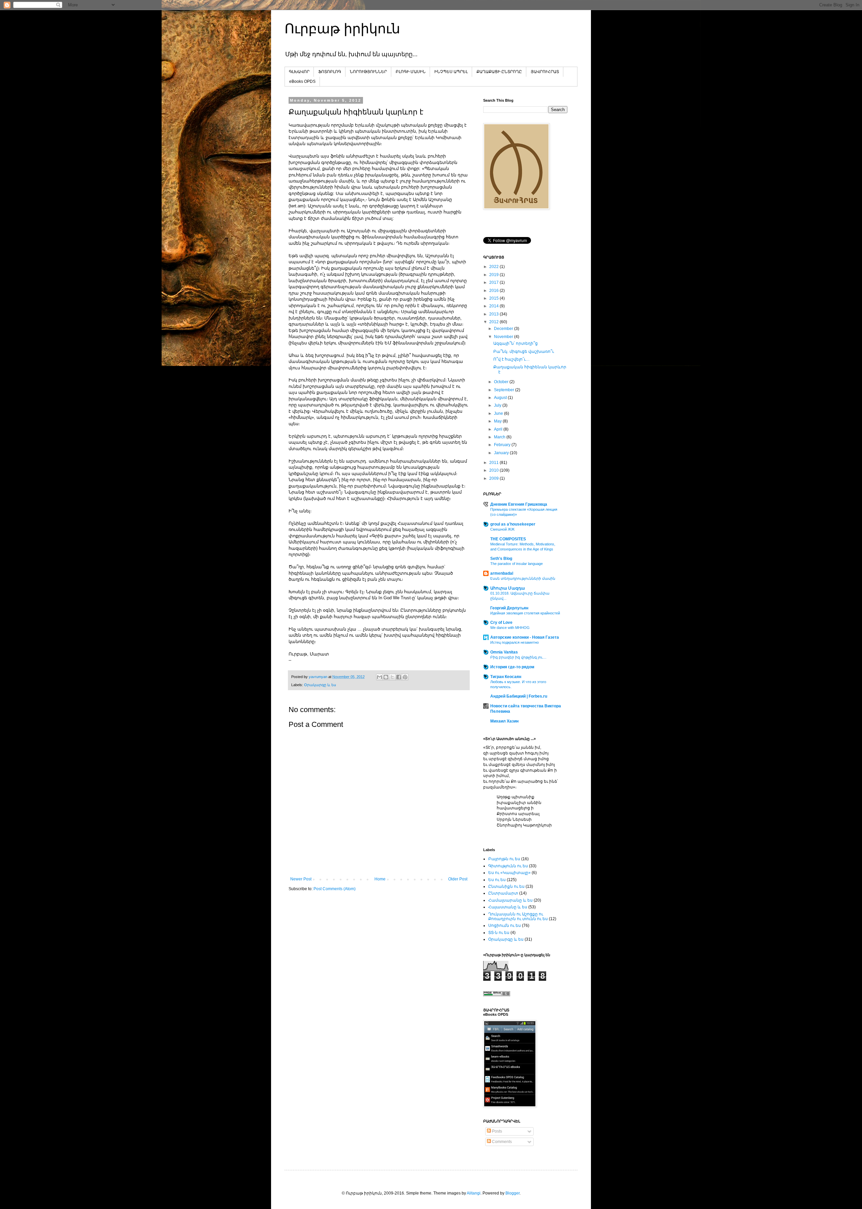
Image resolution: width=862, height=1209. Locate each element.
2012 (494, 322)
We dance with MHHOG (510, 628)
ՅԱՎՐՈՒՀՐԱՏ (545, 71)
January (502, 452)
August (501, 397)
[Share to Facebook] (398, 677)
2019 (494, 274)
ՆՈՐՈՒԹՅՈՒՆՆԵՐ (368, 71)
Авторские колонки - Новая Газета (524, 637)
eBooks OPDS (302, 81)
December (504, 328)
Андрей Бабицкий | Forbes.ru (518, 696)
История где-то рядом (512, 667)
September (504, 390)
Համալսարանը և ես (510, 900)
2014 (494, 306)
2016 (494, 290)
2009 (494, 478)
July (498, 405)
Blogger (512, 1193)
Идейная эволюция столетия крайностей (525, 613)
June (499, 413)
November (504, 336)
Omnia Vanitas (504, 652)
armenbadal (501, 573)
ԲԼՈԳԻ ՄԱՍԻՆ (411, 71)
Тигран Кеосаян (505, 676)
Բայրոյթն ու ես (504, 859)
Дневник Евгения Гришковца (518, 504)
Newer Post (300, 879)
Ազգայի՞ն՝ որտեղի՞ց (515, 343)
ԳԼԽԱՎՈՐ (299, 71)
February (502, 444)
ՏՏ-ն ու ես (498, 932)
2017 (494, 282)
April (498, 429)
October (501, 381)
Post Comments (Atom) (334, 888)
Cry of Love (501, 622)
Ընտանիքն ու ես (506, 886)
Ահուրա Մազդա (507, 588)
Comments (501, 1141)
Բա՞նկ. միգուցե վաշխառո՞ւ (523, 351)
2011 (494, 462)
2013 (494, 314)
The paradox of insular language (516, 564)
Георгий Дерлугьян (509, 608)
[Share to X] (392, 677)
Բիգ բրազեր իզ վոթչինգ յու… (518, 657)
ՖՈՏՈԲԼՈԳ (329, 71)
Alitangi (473, 1193)
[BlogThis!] (386, 677)
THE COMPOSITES (508, 539)
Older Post (457, 879)
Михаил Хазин (504, 721)
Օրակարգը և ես (320, 685)
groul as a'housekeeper (512, 524)
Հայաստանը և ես (507, 907)
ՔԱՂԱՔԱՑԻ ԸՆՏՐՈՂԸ (499, 71)
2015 (494, 298)
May (498, 421)
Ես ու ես (497, 879)
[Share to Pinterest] (405, 677)
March (500, 437)
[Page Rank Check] (496, 995)
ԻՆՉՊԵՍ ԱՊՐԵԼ (451, 71)
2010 (494, 470)
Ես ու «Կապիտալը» (509, 872)
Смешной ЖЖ (502, 529)
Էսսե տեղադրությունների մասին (522, 578)
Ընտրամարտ (503, 893)
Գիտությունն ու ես (508, 866)
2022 (494, 266)
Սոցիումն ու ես (504, 925)
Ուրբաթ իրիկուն (342, 28)
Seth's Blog (501, 558)
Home (380, 879)
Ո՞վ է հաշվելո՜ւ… (511, 359)
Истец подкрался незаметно (514, 642)
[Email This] (379, 677)
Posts (496, 1131)
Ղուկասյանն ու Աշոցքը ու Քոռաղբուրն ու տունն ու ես (518, 916)
